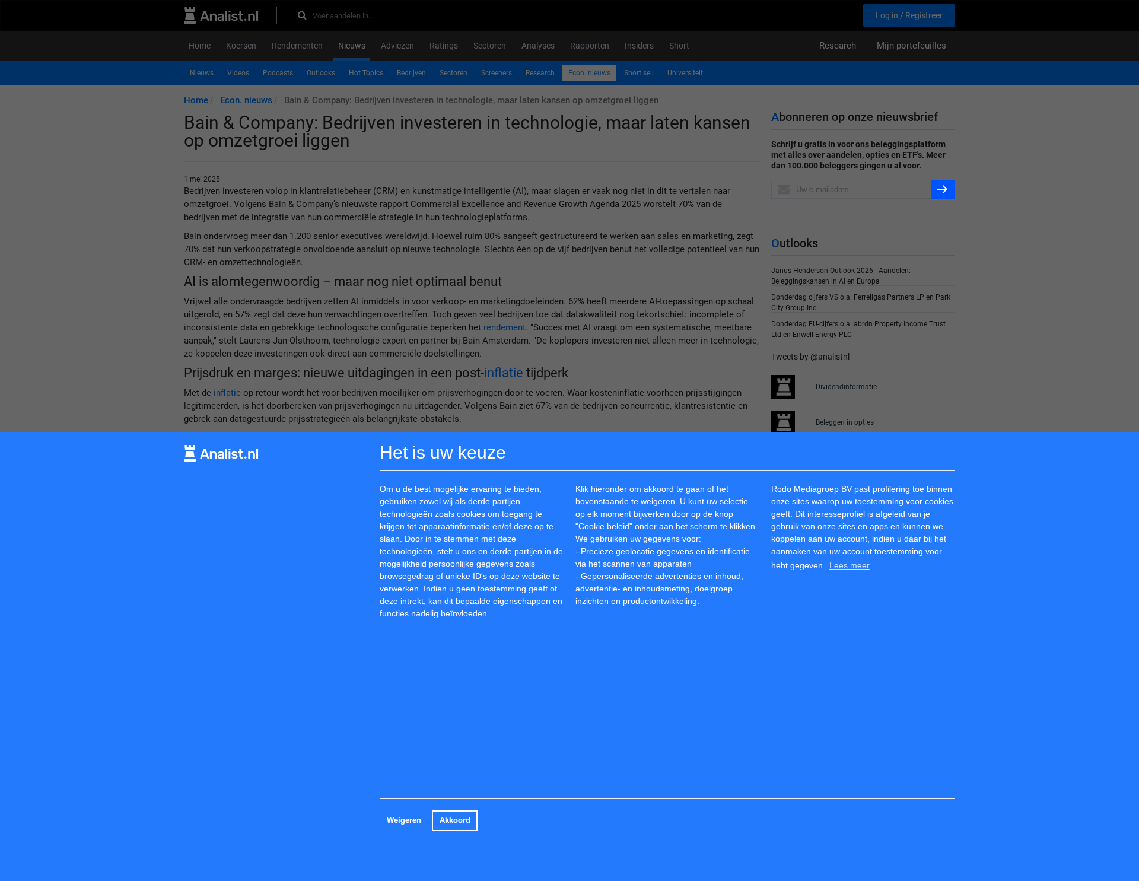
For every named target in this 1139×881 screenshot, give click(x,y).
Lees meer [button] (849, 565)
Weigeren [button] (404, 820)
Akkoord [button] (455, 820)
